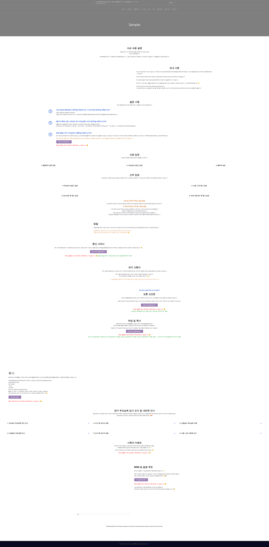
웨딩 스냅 (167, 9)
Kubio (148, 544)
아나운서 (144, 9)
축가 (149, 9)
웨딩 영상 (174, 9)
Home (123, 9)
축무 (154, 9)
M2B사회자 (137, 9)
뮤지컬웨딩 (160, 9)
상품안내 (129, 9)
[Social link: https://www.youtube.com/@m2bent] (172, 3)
